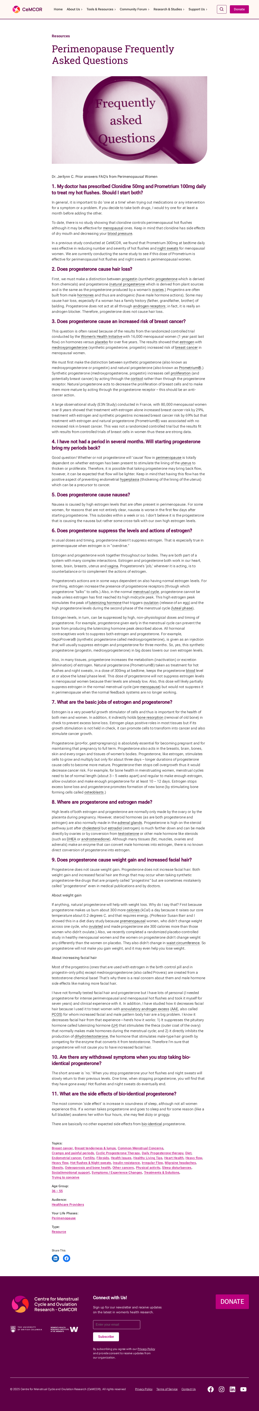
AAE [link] (174, 1009)
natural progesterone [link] (127, 284)
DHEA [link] (71, 839)
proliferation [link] (181, 373)
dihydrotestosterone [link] (91, 1036)
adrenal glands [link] (130, 822)
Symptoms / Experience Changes (117, 1172)
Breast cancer (62, 1148)
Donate (239, 9)
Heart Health (174, 1158)
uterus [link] (186, 463)
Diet (188, 1153)
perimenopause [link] (169, 457)
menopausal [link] (113, 228)
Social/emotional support (71, 1172)
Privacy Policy (146, 1349)
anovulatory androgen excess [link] (145, 1009)
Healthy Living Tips (147, 1158)
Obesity (57, 1168)
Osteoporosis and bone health (87, 1168)
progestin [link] (129, 279)
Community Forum (133, 9)
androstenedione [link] (95, 839)
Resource (59, 1232)
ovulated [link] (96, 926)
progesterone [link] (166, 279)
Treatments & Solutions (161, 1172)
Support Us (197, 9)
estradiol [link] (115, 828)
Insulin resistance (126, 1163)
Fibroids (103, 1158)
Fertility (88, 1158)
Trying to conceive (65, 1177)
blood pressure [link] (120, 233)
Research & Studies (168, 9)
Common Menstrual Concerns (140, 1148)
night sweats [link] (167, 248)
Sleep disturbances (176, 1168)
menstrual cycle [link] (146, 592)
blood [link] (190, 670)
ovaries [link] (158, 289)
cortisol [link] (137, 378)
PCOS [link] (56, 1014)
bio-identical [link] (152, 1124)
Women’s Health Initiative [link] (101, 336)
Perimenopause (64, 1218)
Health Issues (121, 1158)
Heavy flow (194, 1158)
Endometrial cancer (66, 1158)
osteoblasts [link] (94, 792)
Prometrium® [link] (190, 368)
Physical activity (148, 1168)
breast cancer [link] (186, 347)
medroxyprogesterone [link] (70, 347)
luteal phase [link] (182, 608)
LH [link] (115, 1025)
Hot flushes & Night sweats (90, 1163)
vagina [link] (112, 566)
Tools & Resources (100, 9)
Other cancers (123, 1168)
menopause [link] (149, 687)
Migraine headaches (180, 1163)
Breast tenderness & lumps (95, 1148)
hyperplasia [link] (129, 479)
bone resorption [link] (150, 717)
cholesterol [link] (91, 828)
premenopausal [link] (133, 921)
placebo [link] (101, 342)
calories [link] (133, 910)
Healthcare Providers (68, 1204)
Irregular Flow (152, 1163)
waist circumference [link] (183, 943)
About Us (73, 9)
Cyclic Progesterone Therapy (118, 1153)
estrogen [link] (187, 342)
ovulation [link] (151, 602)
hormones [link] (85, 295)
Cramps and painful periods (73, 1153)
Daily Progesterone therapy (162, 1153)
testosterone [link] (128, 833)
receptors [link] (157, 306)
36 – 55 (57, 1191)
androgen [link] (141, 306)
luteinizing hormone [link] (105, 602)
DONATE (232, 1301)
